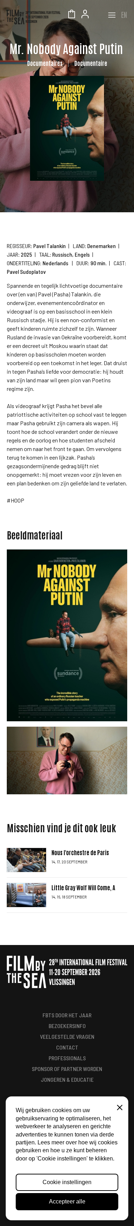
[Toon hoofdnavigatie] (111, 15)
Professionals (67, 1058)
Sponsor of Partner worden (67, 1068)
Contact (67, 1047)
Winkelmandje (71, 15)
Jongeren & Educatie (67, 1079)
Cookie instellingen (67, 1182)
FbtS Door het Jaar (67, 1015)
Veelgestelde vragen (67, 1036)
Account (85, 15)
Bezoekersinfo (67, 1025)
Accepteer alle (67, 1201)
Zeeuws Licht (98, 15)
